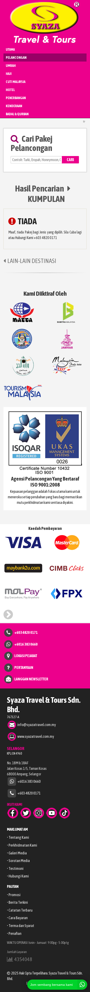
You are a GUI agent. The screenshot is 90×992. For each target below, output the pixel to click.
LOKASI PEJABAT (25, 656)
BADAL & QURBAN (17, 114)
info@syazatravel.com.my (36, 724)
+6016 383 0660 (26, 644)
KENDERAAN (14, 106)
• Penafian (14, 933)
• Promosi (14, 894)
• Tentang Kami (18, 837)
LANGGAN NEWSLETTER (31, 679)
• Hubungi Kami (18, 876)
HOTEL (10, 90)
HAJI (9, 74)
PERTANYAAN (23, 667)
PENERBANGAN (16, 98)
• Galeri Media (17, 853)
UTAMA (10, 49)
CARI (70, 159)
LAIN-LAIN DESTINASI (31, 260)
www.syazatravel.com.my (35, 736)
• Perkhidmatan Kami (22, 845)
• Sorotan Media (18, 860)
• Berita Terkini (17, 902)
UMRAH (11, 66)
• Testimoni (15, 868)
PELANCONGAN (16, 57)
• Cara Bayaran (17, 917)
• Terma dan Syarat (20, 925)
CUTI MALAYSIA (15, 82)
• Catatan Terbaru (20, 910)
